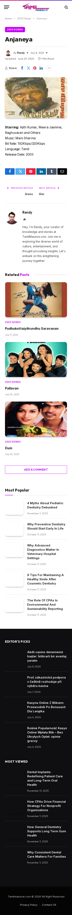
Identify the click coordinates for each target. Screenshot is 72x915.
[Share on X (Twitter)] (28, 68)
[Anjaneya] (36, 97)
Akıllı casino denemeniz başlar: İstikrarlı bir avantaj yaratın (46, 656)
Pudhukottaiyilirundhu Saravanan (32, 328)
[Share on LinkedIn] (41, 68)
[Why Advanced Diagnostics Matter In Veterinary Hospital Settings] (14, 550)
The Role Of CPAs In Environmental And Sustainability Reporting (45, 604)
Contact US (49, 904)
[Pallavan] (36, 359)
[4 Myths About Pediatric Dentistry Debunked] (14, 508)
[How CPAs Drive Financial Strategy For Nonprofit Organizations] (14, 806)
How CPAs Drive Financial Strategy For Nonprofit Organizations (46, 806)
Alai (41, 194)
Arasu (29, 194)
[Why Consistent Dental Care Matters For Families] (14, 857)
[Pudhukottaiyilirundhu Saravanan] (36, 299)
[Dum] (36, 419)
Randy (21, 52)
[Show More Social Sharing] (49, 68)
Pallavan (12, 388)
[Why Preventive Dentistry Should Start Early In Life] (14, 529)
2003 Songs (15, 29)
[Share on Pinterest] (35, 68)
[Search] (66, 7)
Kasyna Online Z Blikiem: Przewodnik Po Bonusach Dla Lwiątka (46, 707)
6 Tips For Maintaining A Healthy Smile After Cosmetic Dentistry (45, 579)
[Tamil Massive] (36, 7)
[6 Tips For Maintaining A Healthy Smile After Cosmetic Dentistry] (14, 579)
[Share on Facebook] (22, 68)
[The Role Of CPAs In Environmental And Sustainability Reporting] (14, 605)
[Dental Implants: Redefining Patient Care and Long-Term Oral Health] (14, 776)
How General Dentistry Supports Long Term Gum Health (46, 831)
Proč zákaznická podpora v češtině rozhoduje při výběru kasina (46, 681)
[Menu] (6, 7)
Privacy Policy (28, 904)
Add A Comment (36, 469)
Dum (8, 448)
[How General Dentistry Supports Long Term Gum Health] (14, 831)
